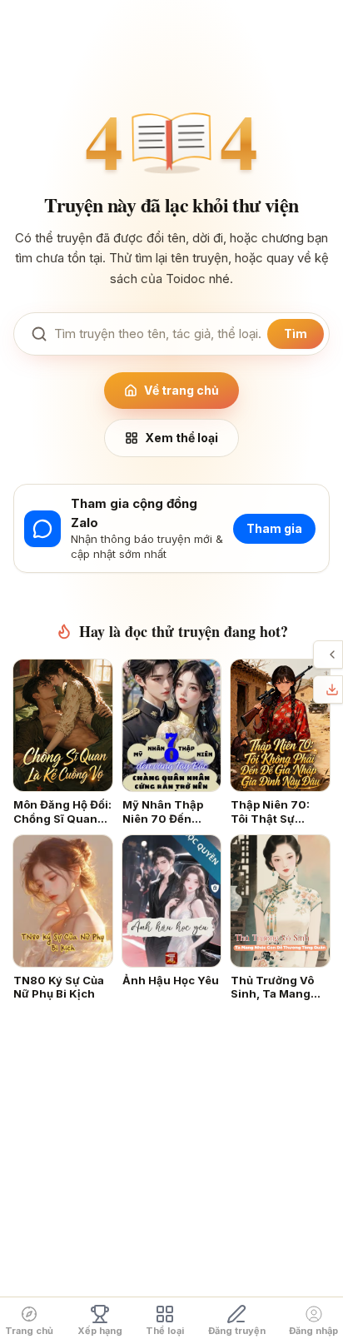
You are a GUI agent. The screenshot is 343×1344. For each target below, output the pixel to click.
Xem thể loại (181, 438)
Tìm (295, 333)
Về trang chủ (181, 390)
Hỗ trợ (318, 654)
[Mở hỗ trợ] (332, 654)
